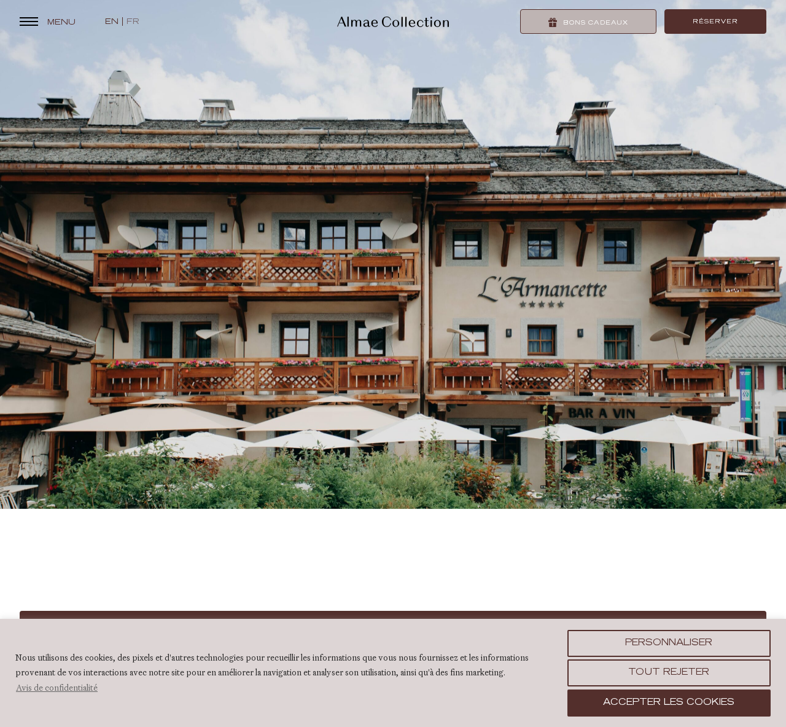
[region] (393, 673)
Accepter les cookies (668, 703)
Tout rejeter (668, 673)
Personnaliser (668, 643)
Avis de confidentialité (57, 688)
